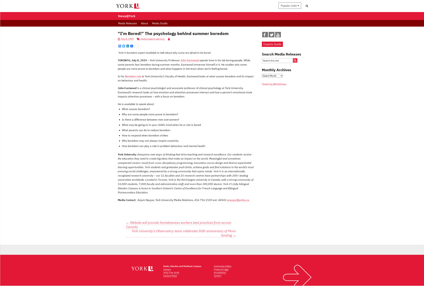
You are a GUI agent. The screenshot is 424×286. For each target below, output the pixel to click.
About (144, 23)
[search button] (307, 5)
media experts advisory (152, 38)
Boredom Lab (133, 76)
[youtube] (278, 35)
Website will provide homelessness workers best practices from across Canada (178, 224)
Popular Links (289, 5)
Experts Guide (272, 44)
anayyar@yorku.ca (238, 200)
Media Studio (160, 23)
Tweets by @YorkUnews (274, 84)
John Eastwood (190, 60)
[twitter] (272, 35)
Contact (167, 269)
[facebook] (264, 35)
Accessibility (220, 272)
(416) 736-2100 (171, 272)
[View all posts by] (169, 39)
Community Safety (222, 266)
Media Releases (127, 23)
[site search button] (295, 60)
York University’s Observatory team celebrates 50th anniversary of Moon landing (184, 233)
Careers (217, 275)
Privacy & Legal (221, 269)
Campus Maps (170, 275)
